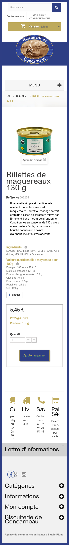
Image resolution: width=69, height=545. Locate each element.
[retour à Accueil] (8, 96)
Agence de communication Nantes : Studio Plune (34, 534)
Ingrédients (14, 247)
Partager (15, 294)
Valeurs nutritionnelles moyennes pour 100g (32, 262)
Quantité (15, 334)
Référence (12, 197)
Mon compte (22, 506)
